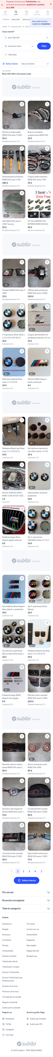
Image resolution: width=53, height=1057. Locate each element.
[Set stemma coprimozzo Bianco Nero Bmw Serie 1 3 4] (13, 640)
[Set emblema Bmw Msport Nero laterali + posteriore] (13, 596)
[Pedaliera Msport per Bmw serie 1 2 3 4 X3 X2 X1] (13, 438)
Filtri (44, 46)
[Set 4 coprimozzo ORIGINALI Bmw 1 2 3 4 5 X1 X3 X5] (39, 527)
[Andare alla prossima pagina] (41, 871)
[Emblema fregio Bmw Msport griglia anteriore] (13, 527)
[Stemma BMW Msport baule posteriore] (39, 369)
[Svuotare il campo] (47, 37)
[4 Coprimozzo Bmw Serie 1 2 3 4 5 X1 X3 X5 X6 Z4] (13, 324)
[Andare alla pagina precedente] (11, 871)
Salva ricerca (12, 63)
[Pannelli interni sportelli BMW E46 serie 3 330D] (39, 685)
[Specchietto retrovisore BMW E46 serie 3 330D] (39, 843)
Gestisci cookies (9, 956)
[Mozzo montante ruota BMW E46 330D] (39, 754)
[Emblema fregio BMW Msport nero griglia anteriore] (13, 685)
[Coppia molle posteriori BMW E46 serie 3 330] (39, 166)
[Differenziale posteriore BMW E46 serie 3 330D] (39, 280)
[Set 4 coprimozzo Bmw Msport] (39, 596)
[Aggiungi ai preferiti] (22, 104)
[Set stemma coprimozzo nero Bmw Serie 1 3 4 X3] (39, 438)
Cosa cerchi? (8, 31)
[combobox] (26, 37)
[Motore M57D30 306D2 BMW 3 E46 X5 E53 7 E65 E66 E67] (13, 482)
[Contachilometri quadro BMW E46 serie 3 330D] (39, 798)
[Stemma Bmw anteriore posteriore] (39, 482)
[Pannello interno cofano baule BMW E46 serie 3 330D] (13, 754)
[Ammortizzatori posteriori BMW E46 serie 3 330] (13, 166)
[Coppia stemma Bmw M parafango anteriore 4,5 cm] (39, 324)
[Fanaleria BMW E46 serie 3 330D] (13, 280)
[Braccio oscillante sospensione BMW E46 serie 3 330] (39, 122)
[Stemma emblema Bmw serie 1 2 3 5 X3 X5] (13, 369)
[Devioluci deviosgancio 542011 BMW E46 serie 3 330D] (13, 798)
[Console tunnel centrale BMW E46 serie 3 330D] (13, 843)
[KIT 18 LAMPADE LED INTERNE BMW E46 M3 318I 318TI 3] (39, 211)
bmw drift (16, 19)
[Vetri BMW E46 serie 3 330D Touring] (13, 211)
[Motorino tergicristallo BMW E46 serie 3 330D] (13, 122)
